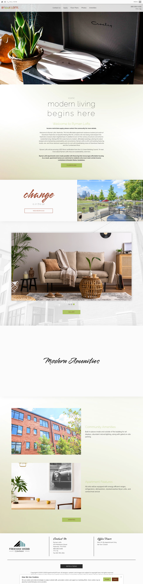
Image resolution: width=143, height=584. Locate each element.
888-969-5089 (136, 8)
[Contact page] (5, 1)
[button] (69, 304)
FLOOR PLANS (71, 165)
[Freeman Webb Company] (19, 546)
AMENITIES (71, 520)
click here (87, 151)
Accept (107, 579)
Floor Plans (75, 8)
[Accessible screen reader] (2, 1)
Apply (65, 8)
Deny (115, 579)
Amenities (92, 8)
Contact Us (56, 8)
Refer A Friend (71, 566)
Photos (83, 8)
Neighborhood (38, 211)
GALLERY (71, 312)
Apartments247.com (53, 572)
